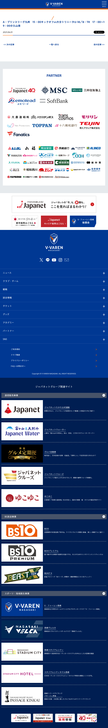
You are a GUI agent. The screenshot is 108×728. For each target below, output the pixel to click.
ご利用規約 (15, 349)
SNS (5, 339)
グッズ (6, 314)
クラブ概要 (15, 355)
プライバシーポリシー (20, 360)
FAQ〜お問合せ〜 (18, 366)
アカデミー (8, 322)
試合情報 (7, 298)
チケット (7, 306)
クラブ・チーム (10, 281)
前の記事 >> (99, 45)
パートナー (8, 331)
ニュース (7, 273)
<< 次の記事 (9, 45)
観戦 (5, 289)
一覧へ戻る (54, 45)
